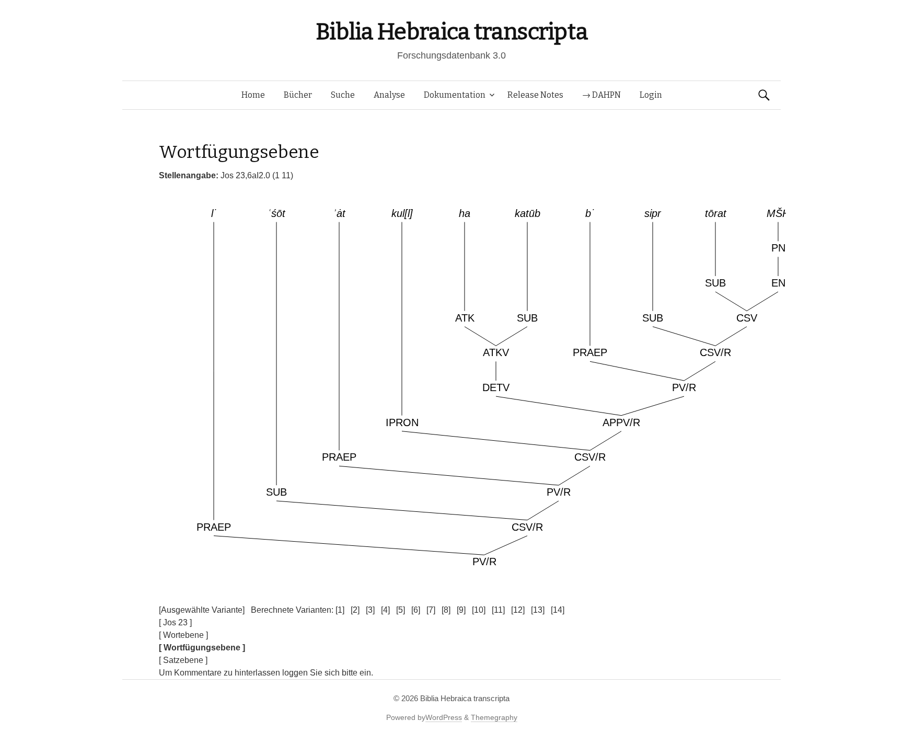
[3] (370, 609)
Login (651, 95)
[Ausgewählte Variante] (202, 609)
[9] (461, 609)
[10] (478, 609)
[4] (385, 609)
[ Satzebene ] (183, 660)
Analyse (389, 95)
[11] (498, 609)
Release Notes (535, 95)
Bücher (298, 95)
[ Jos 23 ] (175, 622)
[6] (415, 609)
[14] (557, 609)
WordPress (443, 717)
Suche (343, 95)
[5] (400, 609)
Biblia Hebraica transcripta (451, 31)
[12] (518, 609)
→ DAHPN (601, 95)
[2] (355, 609)
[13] (538, 609)
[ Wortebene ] (183, 635)
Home (253, 95)
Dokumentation (454, 95)
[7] (430, 609)
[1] (339, 609)
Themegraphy (494, 717)
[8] (446, 609)
